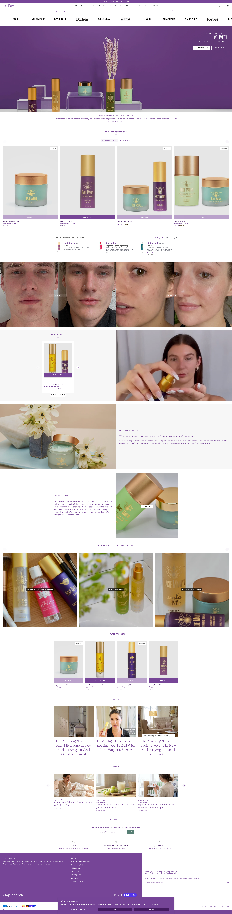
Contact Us (75, 878)
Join (130, 832)
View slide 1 (51, 394)
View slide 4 (57, 394)
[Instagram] (122, 895)
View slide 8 (64, 394)
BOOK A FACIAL (219, 48)
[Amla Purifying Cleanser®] (100, 659)
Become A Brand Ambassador (81, 861)
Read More (165, 252)
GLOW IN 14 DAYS (174, 295)
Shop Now (147, 506)
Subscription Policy (77, 881)
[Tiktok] (119, 895)
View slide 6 (60, 394)
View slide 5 (58, 394)
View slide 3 (55, 394)
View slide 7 (62, 394)
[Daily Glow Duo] (58, 360)
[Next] (227, 141)
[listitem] (88, 248)
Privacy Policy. (155, 904)
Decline (151, 909)
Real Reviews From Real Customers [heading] (69, 238)
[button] (76, 6)
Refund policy (76, 875)
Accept (115, 909)
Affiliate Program (77, 868)
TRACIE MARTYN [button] (9, 858)
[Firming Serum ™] (87, 180)
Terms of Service (76, 871)
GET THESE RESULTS (58, 295)
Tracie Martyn (209, 906)
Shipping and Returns (78, 865)
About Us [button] (74, 858)
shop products (202, 48)
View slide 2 (53, 394)
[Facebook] (115, 895)
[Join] (226, 882)
